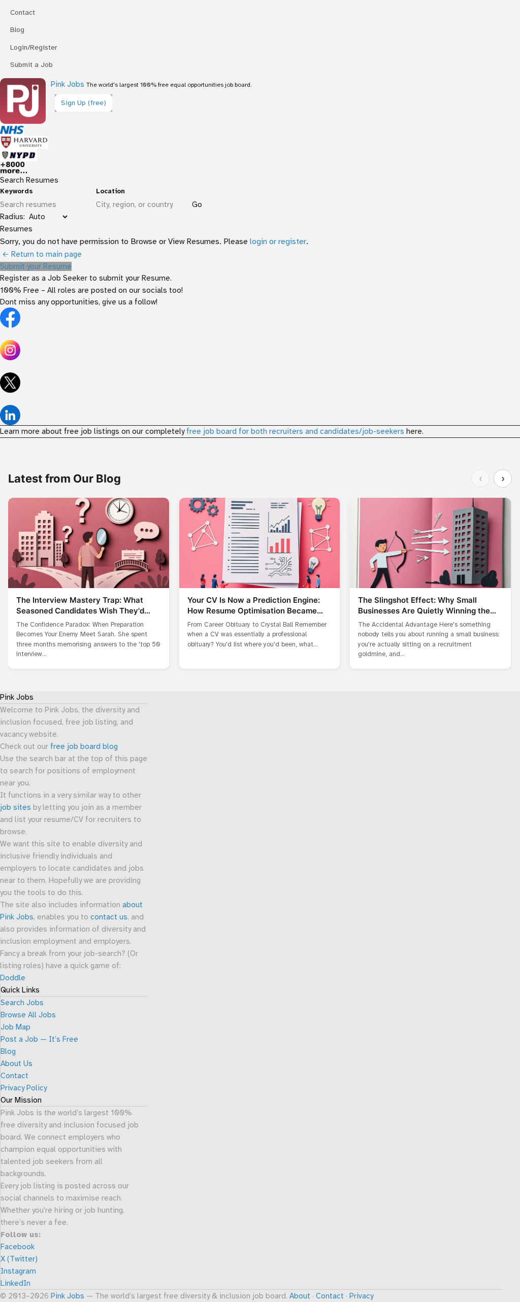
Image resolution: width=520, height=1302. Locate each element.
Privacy (361, 1295)
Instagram (18, 1271)
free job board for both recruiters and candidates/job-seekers (295, 431)
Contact (22, 12)
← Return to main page (41, 254)
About (299, 1295)
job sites (15, 807)
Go (197, 204)
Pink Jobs (67, 84)
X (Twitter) (19, 1258)
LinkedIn (15, 1283)
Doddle (12, 977)
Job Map (15, 1027)
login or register (278, 241)
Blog (17, 29)
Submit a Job (31, 64)
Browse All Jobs (28, 1014)
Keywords (16, 191)
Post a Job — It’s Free (39, 1039)
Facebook (18, 1246)
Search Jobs (22, 1002)
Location (110, 191)
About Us (16, 1063)
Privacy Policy (24, 1087)
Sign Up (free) (83, 102)
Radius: (12, 216)
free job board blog (84, 746)
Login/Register (33, 47)
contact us (108, 916)
